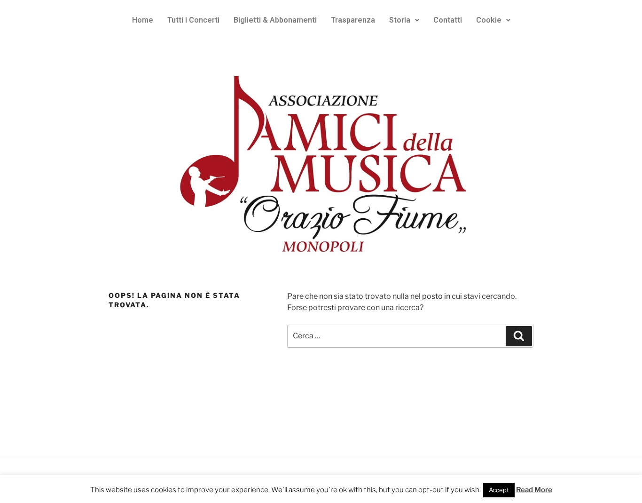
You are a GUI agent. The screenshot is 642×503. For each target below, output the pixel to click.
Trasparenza (353, 20)
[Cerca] (519, 336)
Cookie (488, 20)
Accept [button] (499, 490)
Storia (399, 20)
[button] (404, 20)
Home (142, 20)
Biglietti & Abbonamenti (275, 20)
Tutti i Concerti (193, 20)
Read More (534, 490)
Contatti (447, 20)
